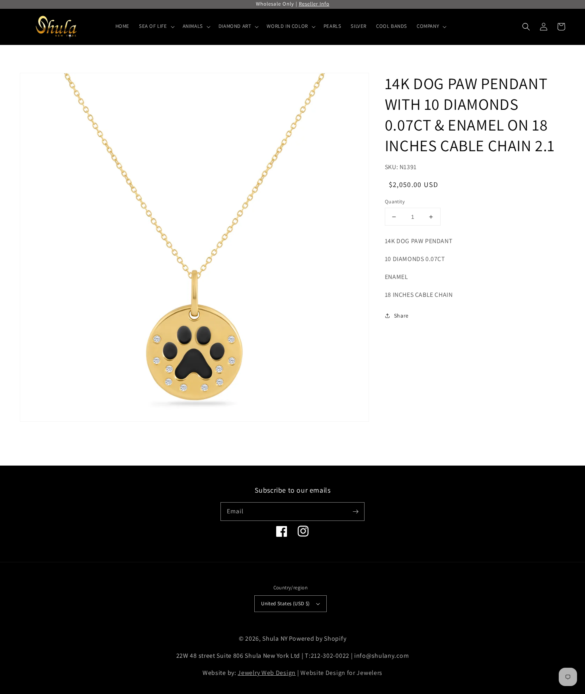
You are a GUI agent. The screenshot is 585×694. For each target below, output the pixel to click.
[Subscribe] (355, 511)
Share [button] (401, 315)
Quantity (395, 201)
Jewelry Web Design (267, 673)
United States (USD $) (285, 603)
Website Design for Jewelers (341, 673)
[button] (526, 26)
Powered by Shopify (318, 638)
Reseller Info (314, 3)
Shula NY (275, 638)
